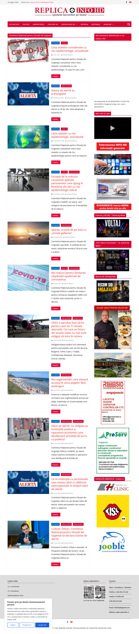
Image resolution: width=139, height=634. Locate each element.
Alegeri (13, 625)
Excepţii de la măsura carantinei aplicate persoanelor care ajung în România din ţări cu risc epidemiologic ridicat (67, 183)
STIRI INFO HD (53, 24)
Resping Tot (27, 625)
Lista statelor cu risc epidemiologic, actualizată (67, 135)
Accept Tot (42, 625)
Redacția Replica (68, 55)
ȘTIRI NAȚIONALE (74, 172)
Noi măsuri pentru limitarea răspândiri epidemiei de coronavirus (68, 276)
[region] (28, 614)
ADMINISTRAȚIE (38, 24)
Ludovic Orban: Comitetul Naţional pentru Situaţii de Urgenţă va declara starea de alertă (69, 534)
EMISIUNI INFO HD (68, 24)
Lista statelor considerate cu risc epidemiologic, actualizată (69, 49)
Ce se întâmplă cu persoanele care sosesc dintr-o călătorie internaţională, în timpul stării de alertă (69, 484)
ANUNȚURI (107, 24)
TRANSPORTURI (78, 318)
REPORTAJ (84, 24)
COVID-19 (64, 43)
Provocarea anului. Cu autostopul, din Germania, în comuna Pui (41, 3)
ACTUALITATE (14, 24)
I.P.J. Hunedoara (13, 591)
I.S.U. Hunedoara (13, 587)
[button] (76, 24)
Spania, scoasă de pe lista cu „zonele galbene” (68, 231)
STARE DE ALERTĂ (66, 86)
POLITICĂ (26, 24)
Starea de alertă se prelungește (62, 92)
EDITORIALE (96, 24)
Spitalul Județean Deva (15, 595)
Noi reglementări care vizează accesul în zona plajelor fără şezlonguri (69, 383)
